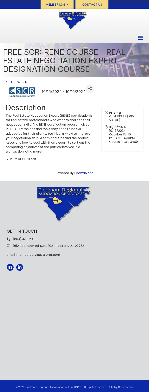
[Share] (90, 88)
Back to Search (16, 82)
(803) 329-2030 (24, 239)
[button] (57, 4)
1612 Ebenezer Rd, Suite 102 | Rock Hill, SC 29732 (48, 246)
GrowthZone (84, 173)
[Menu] (140, 38)
